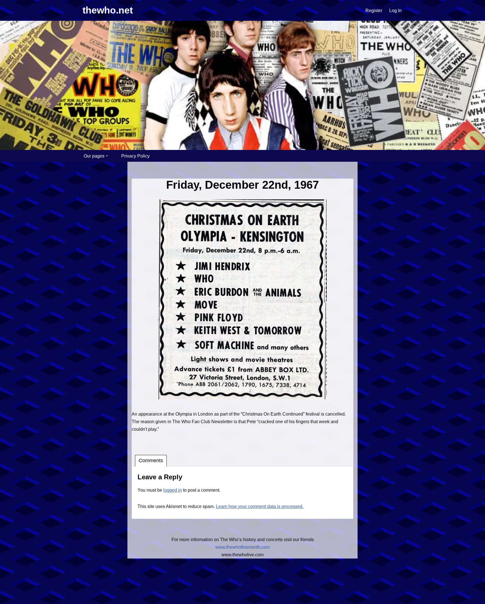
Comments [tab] (151, 460)
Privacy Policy (135, 156)
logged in (172, 490)
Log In (395, 10)
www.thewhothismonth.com (242, 547)
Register (373, 10)
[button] (107, 156)
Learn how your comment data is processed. (259, 506)
